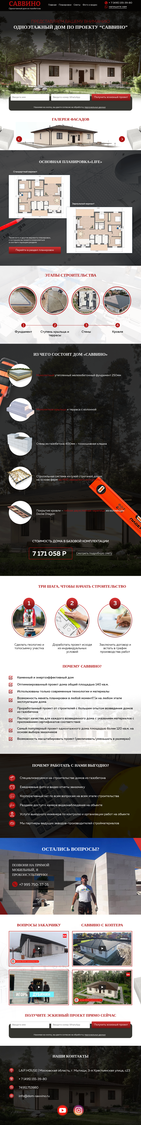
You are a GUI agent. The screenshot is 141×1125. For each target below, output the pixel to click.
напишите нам (118, 6)
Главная (52, 5)
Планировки (65, 5)
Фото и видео (90, 5)
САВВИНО (25, 4)
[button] (122, 139)
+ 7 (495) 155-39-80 (120, 3)
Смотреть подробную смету (94, 553)
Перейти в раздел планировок (35, 250)
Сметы (77, 5)
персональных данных (95, 107)
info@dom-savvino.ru (34, 1096)
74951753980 (28, 1087)
